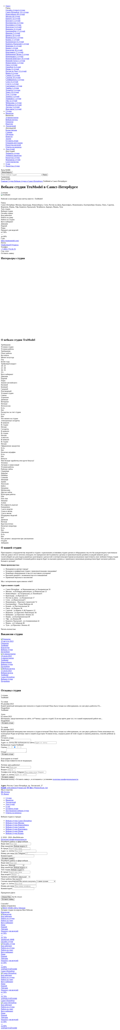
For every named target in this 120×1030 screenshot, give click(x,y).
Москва (13, 16)
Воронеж (13, 29)
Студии (9, 111)
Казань (12, 40)
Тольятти (13, 90)
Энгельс (13, 107)
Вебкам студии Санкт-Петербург (19, 821)
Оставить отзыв (12, 141)
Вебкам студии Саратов (15, 827)
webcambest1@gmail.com (13, 788)
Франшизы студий (13, 160)
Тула (11, 94)
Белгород (13, 21)
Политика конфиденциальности (14, 839)
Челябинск (14, 105)
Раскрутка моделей (13, 145)
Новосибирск (15, 14)
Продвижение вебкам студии (17, 811)
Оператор (9, 122)
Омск (11, 65)
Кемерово (14, 46)
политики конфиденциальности (65, 779)
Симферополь (15, 80)
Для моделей (11, 126)
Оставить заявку (8, 777)
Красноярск (14, 52)
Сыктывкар (14, 86)
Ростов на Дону (16, 71)
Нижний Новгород (17, 59)
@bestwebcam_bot (37, 788)
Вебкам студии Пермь (14, 831)
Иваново (13, 33)
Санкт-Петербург (17, 12)
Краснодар (14, 50)
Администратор (12, 118)
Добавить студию (13, 153)
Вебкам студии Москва (15, 823)
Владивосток (14, 23)
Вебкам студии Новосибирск (17, 825)
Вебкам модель (12, 120)
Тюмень (12, 96)
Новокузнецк (14, 63)
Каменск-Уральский (17, 44)
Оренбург (13, 67)
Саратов (13, 78)
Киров (12, 48)
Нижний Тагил (15, 61)
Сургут (12, 84)
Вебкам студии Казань (15, 833)
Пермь (12, 69)
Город (8, 6)
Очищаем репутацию (14, 143)
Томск (12, 92)
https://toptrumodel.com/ (10, 241)
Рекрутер (9, 124)
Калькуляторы (11, 130)
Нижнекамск (14, 56)
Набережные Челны (17, 54)
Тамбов (12, 88)
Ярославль (13, 109)
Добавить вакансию (14, 155)
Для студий (10, 149)
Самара (13, 75)
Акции (8, 139)
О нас (8, 164)
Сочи (12, 82)
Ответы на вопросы (13, 147)
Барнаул (13, 19)
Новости (9, 136)
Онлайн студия (15, 10)
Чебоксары (13, 103)
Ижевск (13, 35)
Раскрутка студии (13, 158)
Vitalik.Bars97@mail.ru (10, 245)
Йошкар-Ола (14, 37)
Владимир (13, 25)
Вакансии (9, 113)
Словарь (9, 132)
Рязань (12, 73)
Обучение (9, 134)
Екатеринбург (15, 31)
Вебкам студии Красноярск (16, 829)
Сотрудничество (12, 162)
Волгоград (13, 27)
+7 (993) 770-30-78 (8, 249)
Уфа (11, 101)
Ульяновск (13, 99)
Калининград (15, 42)
